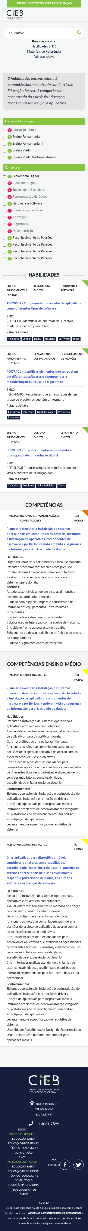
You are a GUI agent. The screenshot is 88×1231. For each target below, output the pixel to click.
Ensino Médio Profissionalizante (32, 157)
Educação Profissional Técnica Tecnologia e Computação (24, 1148)
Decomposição (21, 231)
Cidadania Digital (23, 183)
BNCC (22, 1157)
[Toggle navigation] (75, 14)
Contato (54, 1165)
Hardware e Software (25, 203)
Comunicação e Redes (26, 210)
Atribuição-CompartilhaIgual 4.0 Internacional (54, 1213)
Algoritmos (18, 224)
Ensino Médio (20, 150)
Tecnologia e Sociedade (27, 190)
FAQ (54, 1160)
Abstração (17, 217)
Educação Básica (23, 1139)
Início (22, 1129)
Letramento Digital (24, 176)
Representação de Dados (28, 197)
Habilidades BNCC (44, 46)
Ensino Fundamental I (25, 137)
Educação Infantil (23, 130)
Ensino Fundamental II (26, 143)
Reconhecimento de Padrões (30, 238)
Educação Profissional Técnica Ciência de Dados (24, 1190)
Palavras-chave (44, 57)
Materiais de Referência (44, 51)
